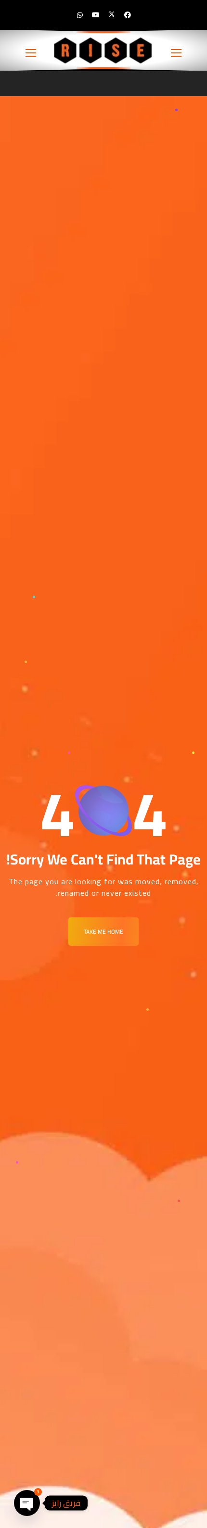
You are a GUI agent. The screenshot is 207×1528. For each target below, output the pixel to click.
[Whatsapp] (80, 15)
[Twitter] (111, 15)
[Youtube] (96, 15)
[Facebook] (127, 15)
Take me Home (103, 931)
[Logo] (103, 50)
